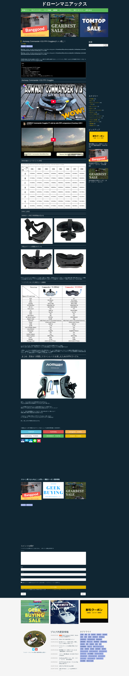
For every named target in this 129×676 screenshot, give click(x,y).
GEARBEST (96, 641)
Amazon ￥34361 (75, 436)
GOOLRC (83, 644)
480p (82, 636)
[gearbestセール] (64, 36)
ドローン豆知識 (93, 114)
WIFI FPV (104, 648)
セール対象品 (90, 653)
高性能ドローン (93, 125)
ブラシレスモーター (93, 656)
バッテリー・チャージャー (96, 116)
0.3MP (82, 634)
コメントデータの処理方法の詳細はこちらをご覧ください (58, 589)
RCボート (92, 108)
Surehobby (53, 432)
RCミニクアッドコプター (96, 110)
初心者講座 (83, 660)
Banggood (99, 639)
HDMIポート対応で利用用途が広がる (32, 71)
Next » (83, 594)
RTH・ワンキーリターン (98, 646)
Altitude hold (91, 639)
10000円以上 (83, 639)
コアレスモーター (102, 651)
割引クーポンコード (94, 121)
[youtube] (36, 649)
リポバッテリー (100, 658)
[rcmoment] (64, 623)
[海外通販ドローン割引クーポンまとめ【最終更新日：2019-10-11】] (98, 137)
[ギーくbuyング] (35, 623)
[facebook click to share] (23, 440)
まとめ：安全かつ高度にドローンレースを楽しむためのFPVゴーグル (38, 75)
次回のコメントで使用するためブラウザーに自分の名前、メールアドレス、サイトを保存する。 (41, 582)
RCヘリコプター (93, 106)
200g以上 (99, 634)
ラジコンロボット (91, 658)
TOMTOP (31, 432)
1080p (89, 636)
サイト (22, 577)
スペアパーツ (83, 653)
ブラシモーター (84, 656)
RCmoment (83, 646)
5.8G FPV (23, 46)
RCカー (91, 100)
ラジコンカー (83, 658)
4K (89, 634)
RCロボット (92, 112)
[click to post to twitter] (27, 440)
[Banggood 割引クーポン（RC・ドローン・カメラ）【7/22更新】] (98, 155)
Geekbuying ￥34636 (31, 436)
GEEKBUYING (103, 641)
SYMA (82, 648)
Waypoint (98, 648)
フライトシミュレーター (95, 117)
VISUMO (92, 648)
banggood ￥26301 (75, 432)
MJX (92, 104)
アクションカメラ (84, 651)
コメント (22, 550)
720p (86, 636)
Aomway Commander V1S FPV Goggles (31, 67)
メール (22, 572)
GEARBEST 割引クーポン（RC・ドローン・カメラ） (98, 181)
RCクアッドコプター (94, 102)
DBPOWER (83, 641)
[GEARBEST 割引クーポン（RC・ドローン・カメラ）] (98, 173)
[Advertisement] (37, 460)
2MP (86, 634)
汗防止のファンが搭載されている (31, 73)
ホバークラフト (101, 656)
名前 (22, 566)
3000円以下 (95, 636)
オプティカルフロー (94, 651)
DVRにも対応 (27, 70)
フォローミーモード (99, 653)
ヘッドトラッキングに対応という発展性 (33, 74)
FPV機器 (24, 43)
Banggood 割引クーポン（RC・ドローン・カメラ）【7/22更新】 (98, 164)
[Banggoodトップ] (35, 36)
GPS (87, 644)
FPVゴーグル (29, 46)
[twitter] (33, 649)
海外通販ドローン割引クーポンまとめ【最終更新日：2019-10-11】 (98, 145)
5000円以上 (101, 636)
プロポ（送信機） (94, 119)
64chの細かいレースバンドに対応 (31, 68)
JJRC (96, 644)
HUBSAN (92, 644)
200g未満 (105, 634)
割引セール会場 (90, 660)
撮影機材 (92, 123)
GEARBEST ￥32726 (53, 436)
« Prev (23, 594)
